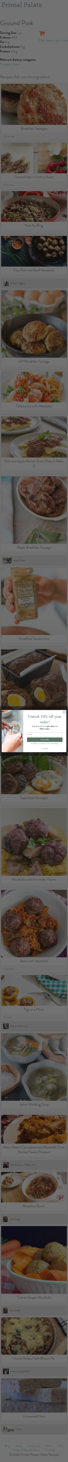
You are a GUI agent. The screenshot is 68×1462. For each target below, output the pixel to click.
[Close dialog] (64, 712)
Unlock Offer (44, 740)
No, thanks (45, 748)
